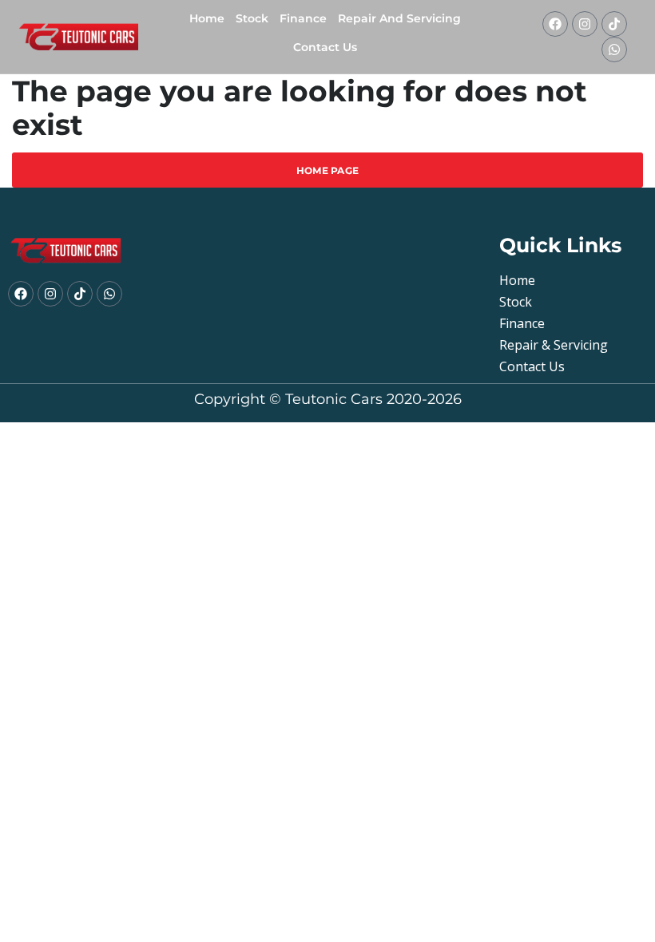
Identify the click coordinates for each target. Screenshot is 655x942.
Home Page (327, 170)
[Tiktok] (614, 24)
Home (206, 18)
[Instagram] (584, 24)
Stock (252, 18)
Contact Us (325, 47)
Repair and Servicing (399, 18)
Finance (303, 18)
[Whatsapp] (614, 49)
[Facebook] (555, 24)
